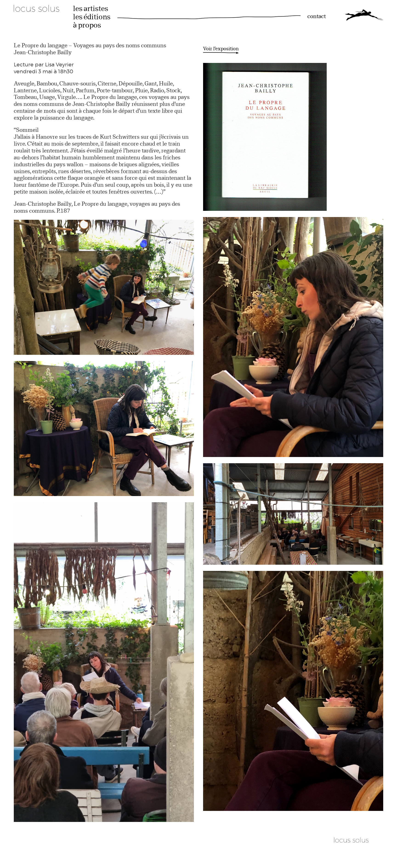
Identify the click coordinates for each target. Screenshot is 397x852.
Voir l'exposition (221, 49)
